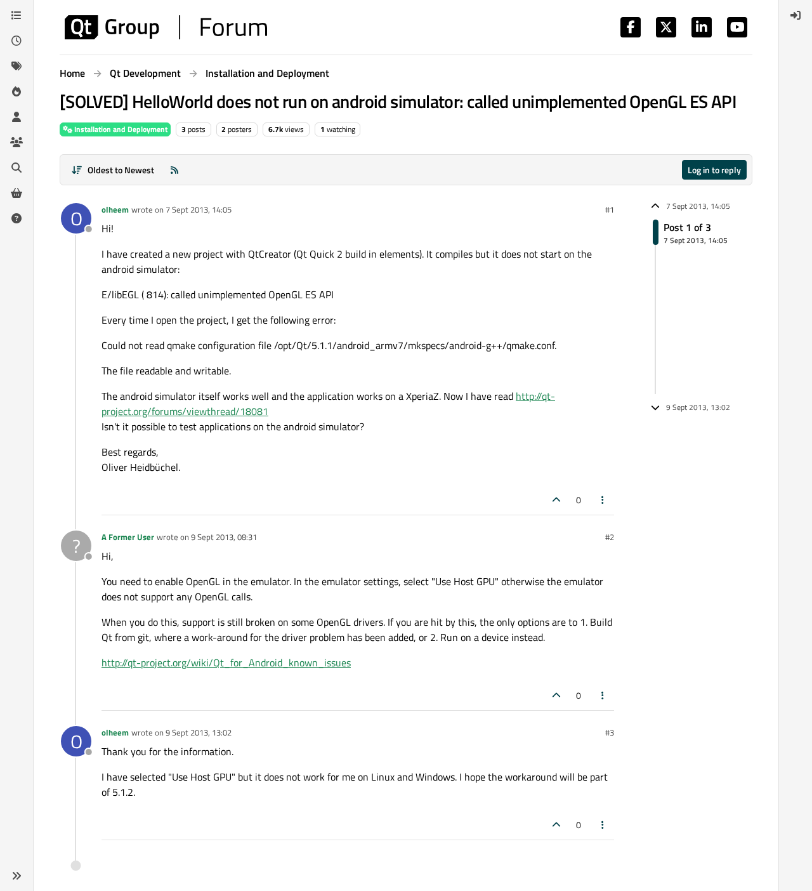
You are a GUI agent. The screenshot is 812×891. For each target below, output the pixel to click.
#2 (609, 537)
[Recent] (16, 40)
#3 (609, 732)
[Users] (16, 117)
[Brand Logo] (166, 27)
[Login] (795, 15)
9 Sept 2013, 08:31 (224, 537)
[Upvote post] (556, 500)
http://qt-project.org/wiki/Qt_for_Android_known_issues (226, 662)
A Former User (128, 537)
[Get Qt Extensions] (16, 193)
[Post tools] (603, 500)
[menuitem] (795, 15)
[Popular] (16, 91)
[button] (16, 876)
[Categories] (16, 15)
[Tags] (16, 66)
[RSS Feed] (174, 170)
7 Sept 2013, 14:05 (199, 209)
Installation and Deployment (119, 129)
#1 (609, 209)
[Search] (16, 167)
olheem (115, 209)
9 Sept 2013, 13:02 (199, 732)
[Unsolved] (16, 218)
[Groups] (16, 142)
